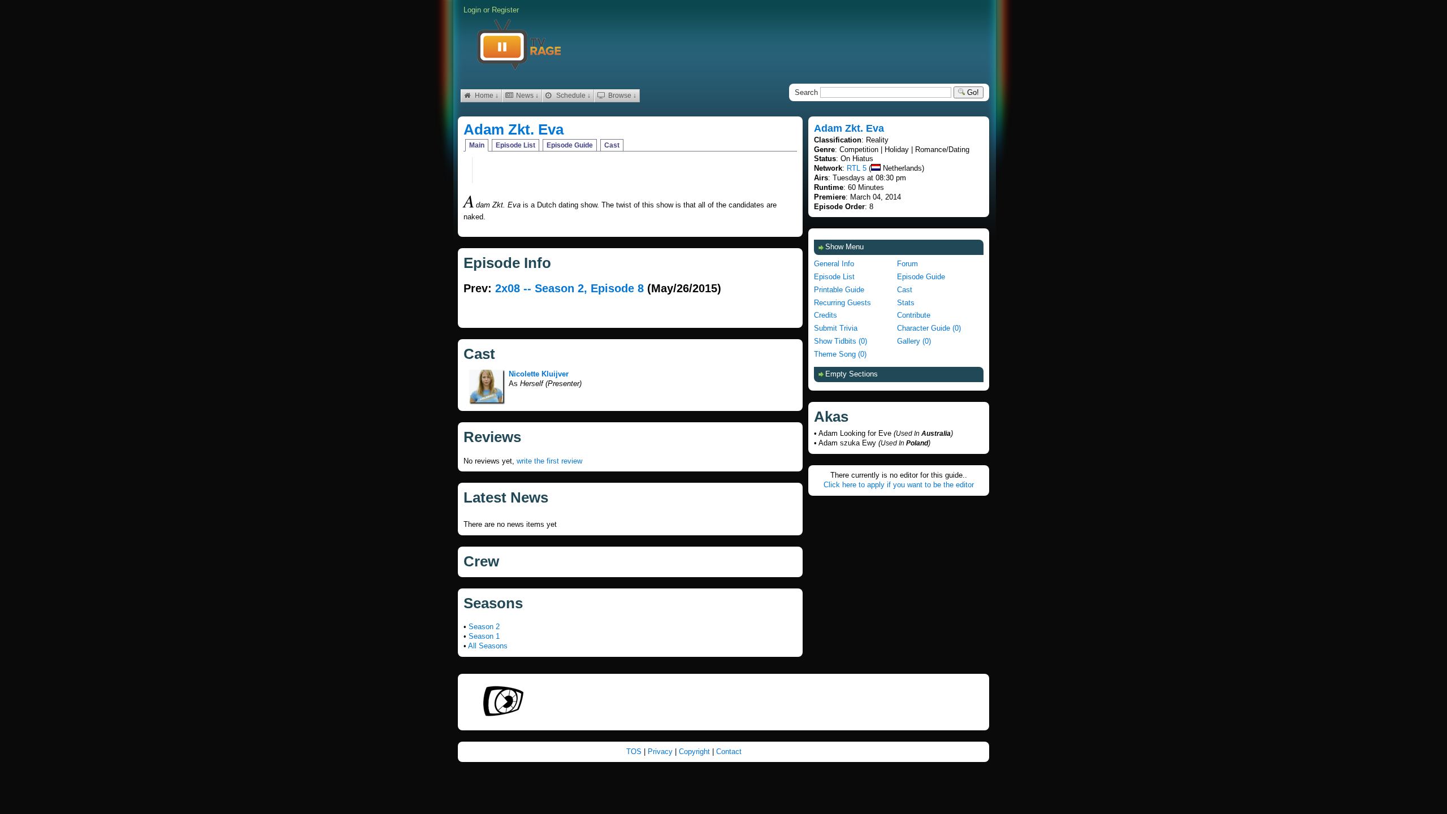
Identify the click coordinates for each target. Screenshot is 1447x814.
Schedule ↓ (572, 95)
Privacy (661, 751)
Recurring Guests (842, 302)
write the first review (549, 461)
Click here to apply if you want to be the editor (899, 484)
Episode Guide (570, 145)
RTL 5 (857, 168)
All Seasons (488, 646)
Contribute (913, 315)
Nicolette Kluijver (539, 374)
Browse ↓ (621, 95)
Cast (611, 145)
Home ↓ (486, 95)
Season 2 (484, 626)
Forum (907, 263)
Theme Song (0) (840, 354)
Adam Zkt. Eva (513, 129)
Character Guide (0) (929, 328)
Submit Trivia (835, 328)
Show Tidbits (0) (840, 341)
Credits (825, 315)
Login (472, 10)
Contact (729, 751)
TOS (635, 751)
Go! (972, 92)
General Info (834, 263)
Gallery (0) (914, 341)
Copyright (695, 751)
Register (505, 10)
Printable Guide (839, 289)
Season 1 (484, 636)
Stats (906, 302)
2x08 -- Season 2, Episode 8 (569, 288)
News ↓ (526, 95)
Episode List (515, 145)
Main (476, 145)
